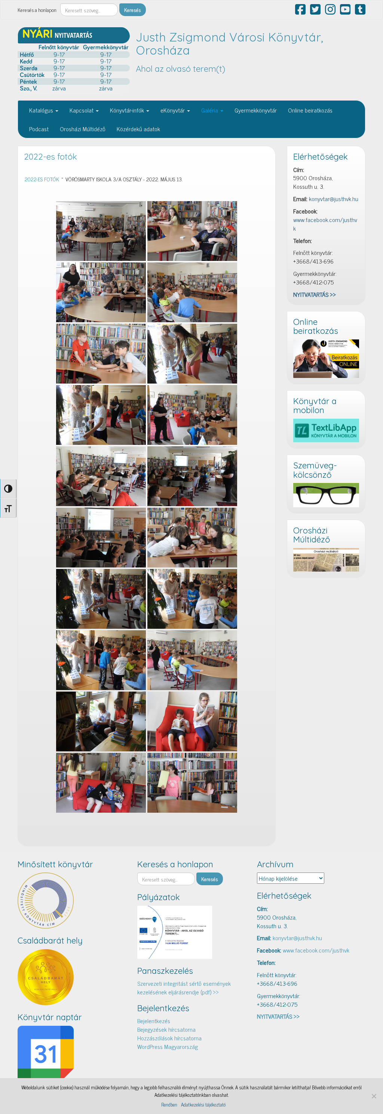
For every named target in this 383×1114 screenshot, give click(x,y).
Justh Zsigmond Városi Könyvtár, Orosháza (229, 44)
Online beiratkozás (310, 110)
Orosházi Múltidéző (82, 128)
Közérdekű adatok (138, 128)
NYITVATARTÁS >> (314, 294)
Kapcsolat (82, 110)
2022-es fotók (50, 156)
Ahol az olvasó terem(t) (180, 69)
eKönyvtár (173, 110)
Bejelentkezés (153, 1020)
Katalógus (42, 110)
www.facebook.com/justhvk (325, 224)
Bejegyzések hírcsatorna (166, 1029)
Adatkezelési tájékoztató (203, 1104)
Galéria (210, 110)
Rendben (169, 1104)
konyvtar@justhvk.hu (333, 198)
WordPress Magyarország (167, 1046)
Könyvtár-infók (127, 110)
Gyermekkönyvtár (256, 110)
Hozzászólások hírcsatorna (169, 1038)
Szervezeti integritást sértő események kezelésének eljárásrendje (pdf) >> (184, 987)
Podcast (39, 128)
